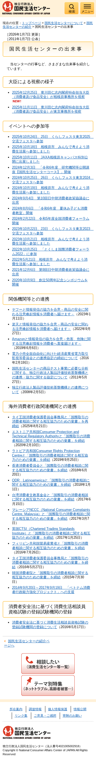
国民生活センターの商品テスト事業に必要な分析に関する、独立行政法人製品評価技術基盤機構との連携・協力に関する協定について (50, 372)
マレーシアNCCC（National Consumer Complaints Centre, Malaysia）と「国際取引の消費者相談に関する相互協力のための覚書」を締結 (51, 514)
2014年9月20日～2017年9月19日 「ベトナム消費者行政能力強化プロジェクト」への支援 (51, 590)
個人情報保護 (57, 709)
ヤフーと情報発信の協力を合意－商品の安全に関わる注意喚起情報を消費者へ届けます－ (50, 312)
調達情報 (35, 709)
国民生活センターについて (64, 23)
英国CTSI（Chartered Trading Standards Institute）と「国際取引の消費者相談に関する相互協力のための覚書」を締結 (51, 533)
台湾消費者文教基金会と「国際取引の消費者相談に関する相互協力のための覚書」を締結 (50, 497)
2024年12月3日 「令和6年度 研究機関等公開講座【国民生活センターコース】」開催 (50, 169)
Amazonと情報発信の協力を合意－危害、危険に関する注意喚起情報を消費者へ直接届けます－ (51, 341)
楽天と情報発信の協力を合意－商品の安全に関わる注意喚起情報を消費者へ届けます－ (50, 326)
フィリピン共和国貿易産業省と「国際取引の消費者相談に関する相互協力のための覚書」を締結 (50, 545)
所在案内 (16, 709)
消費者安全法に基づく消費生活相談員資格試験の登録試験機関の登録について (50, 624)
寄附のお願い (72, 716)
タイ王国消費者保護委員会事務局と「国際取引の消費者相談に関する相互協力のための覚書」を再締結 (50, 421)
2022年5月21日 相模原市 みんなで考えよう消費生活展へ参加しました (49, 261)
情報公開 (80, 709)
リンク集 (21, 716)
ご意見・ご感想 (45, 716)
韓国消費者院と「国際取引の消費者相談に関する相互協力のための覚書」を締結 (50, 575)
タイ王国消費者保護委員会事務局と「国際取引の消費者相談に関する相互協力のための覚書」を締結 (50, 562)
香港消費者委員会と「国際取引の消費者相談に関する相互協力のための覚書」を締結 (50, 468)
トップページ (31, 23)
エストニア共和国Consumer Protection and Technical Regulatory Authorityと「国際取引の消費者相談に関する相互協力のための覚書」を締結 (51, 436)
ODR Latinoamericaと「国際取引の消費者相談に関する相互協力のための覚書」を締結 (51, 482)
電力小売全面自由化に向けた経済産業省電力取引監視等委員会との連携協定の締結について (50, 356)
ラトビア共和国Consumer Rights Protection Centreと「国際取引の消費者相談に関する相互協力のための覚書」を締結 (50, 455)
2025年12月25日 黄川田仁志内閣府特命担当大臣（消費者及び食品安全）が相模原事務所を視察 (50, 94)
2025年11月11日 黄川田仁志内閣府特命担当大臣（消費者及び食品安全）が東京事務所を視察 (50, 109)
